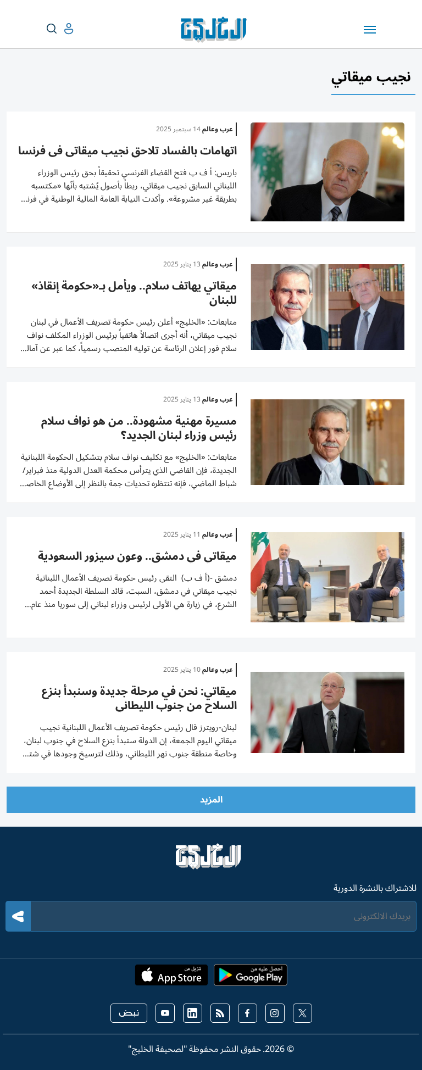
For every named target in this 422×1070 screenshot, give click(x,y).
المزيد (211, 799)
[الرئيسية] (211, 861)
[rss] (220, 1013)
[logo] (216, 29)
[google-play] (250, 978)
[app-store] (171, 978)
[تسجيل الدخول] (60, 29)
